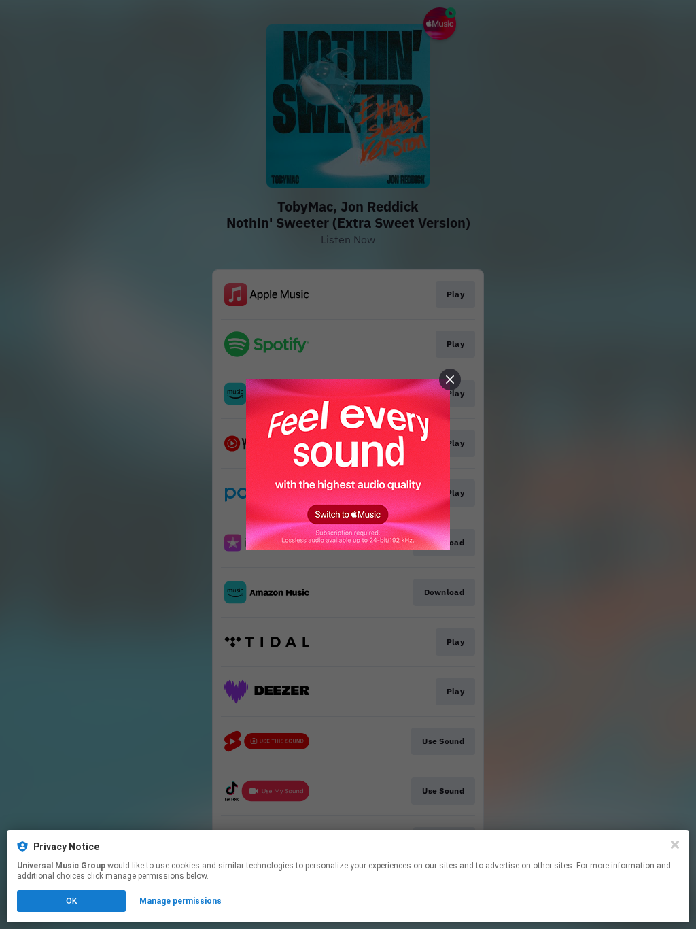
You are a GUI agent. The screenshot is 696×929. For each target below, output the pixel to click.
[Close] (675, 845)
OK (71, 901)
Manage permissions (180, 901)
